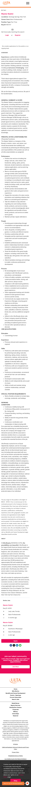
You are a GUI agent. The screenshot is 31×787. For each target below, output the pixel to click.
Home (15, 689)
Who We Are (15, 691)
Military (15, 711)
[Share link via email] (20, 645)
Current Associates (15, 697)
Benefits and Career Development (15, 693)
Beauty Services (15, 705)
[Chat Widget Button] (27, 783)
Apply (16, 641)
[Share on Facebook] (10, 645)
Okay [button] (15, 781)
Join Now (15, 667)
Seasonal (15, 715)
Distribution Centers (15, 707)
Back (4, 10)
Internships (15, 713)
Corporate (15, 709)
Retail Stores (15, 703)
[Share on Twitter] (14, 645)
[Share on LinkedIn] (17, 645)
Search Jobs (15, 699)
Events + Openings (15, 695)
